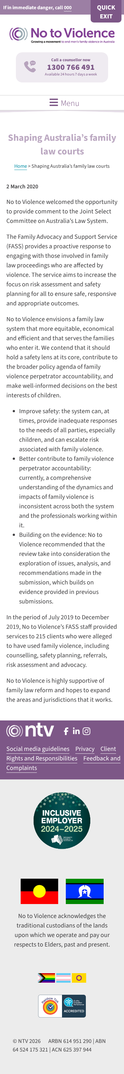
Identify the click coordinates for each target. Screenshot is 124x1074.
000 (68, 7)
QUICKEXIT (106, 12)
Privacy (84, 749)
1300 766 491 (71, 67)
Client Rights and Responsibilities (61, 754)
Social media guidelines (37, 749)
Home (20, 166)
